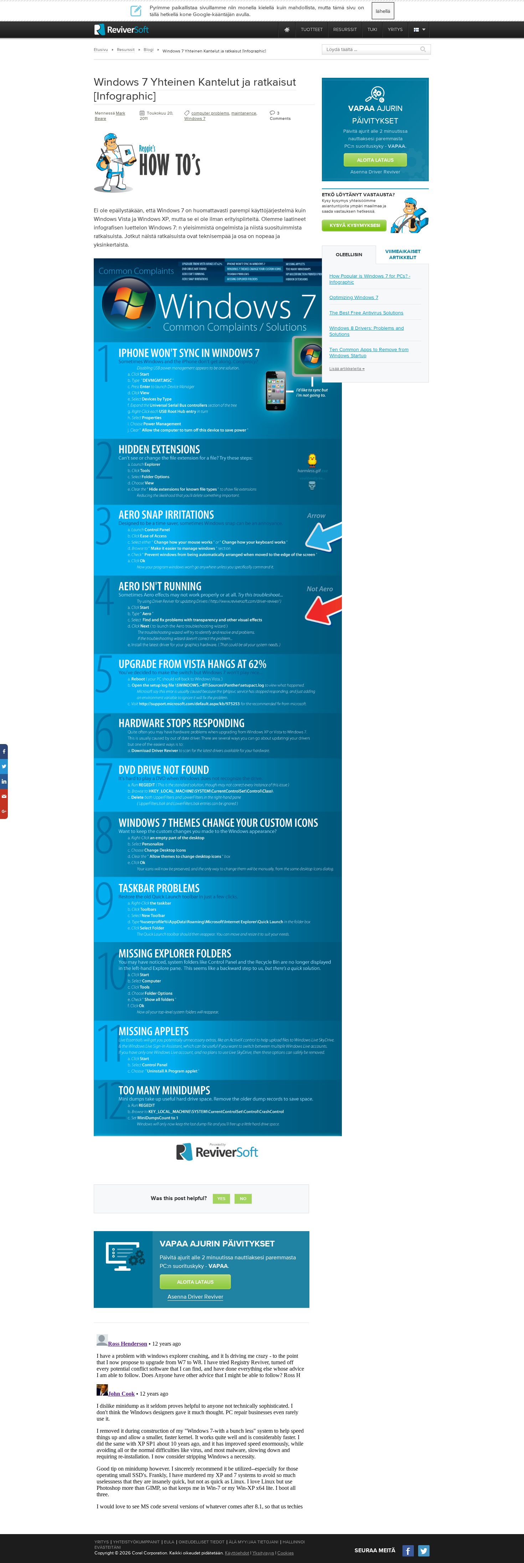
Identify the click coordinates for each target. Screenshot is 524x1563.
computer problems (210, 113)
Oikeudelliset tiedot (202, 1541)
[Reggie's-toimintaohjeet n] (147, 194)
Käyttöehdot (237, 1553)
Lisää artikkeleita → (347, 368)
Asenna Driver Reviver (195, 1296)
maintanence (243, 113)
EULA (169, 1541)
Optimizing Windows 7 (353, 297)
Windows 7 (194, 118)
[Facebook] (408, 1555)
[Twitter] (424, 1555)
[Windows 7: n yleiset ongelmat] (218, 1170)
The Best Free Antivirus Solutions (366, 312)
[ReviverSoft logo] (121, 29)
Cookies (285, 1553)
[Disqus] (201, 1420)
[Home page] (287, 29)
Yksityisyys (263, 1553)
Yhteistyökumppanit (136, 1541)
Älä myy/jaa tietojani (253, 1541)
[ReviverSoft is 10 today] (271, 29)
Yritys (101, 1541)
